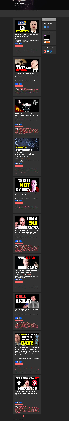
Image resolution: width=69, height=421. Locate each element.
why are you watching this (35, 411)
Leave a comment (27, 38)
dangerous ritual (17, 287)
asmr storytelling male (27, 168)
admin (22, 38)
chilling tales (29, 89)
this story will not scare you (21, 411)
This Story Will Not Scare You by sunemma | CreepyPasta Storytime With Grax (26, 393)
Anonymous (19, 88)
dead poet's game (22, 287)
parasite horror (25, 326)
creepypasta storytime (23, 91)
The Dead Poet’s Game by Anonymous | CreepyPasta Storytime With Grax (27, 271)
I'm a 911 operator (30, 249)
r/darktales (29, 326)
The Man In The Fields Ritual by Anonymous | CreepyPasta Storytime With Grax (26, 75)
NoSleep (26, 10)
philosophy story (21, 172)
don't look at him (29, 91)
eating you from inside (34, 325)
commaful (35, 206)
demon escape (27, 287)
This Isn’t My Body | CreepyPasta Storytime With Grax (25, 194)
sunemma (16, 411)
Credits (33, 10)
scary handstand (24, 250)
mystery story (20, 132)
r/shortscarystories (26, 172)
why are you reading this (28, 411)
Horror (22, 10)
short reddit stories (22, 327)
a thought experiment (21, 168)
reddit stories (30, 172)
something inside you (30, 327)
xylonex (21, 328)
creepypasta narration (28, 90)
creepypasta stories (17, 91)
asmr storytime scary (32, 168)
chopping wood (24, 129)
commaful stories (29, 207)
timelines (19, 328)
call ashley (19, 323)
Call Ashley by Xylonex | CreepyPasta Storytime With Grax (26, 310)
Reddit (29, 10)
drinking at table (31, 287)
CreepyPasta (18, 10)
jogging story (35, 131)
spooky (19, 93)
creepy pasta (27, 129)
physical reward (33, 92)
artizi (19, 206)
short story (36, 132)
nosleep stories (27, 132)
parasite (22, 326)
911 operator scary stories (31, 246)
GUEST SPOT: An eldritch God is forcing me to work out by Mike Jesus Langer (26, 115)
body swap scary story (27, 206)
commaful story (34, 207)
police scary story (17, 250)
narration (29, 92)
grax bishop (18, 92)
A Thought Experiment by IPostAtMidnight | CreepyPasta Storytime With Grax (25, 154)
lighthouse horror (27, 369)
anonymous (19, 89)
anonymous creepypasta (25, 89)
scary (35, 92)
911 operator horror (25, 246)
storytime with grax (22, 93)
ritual (24, 288)
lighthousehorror (31, 369)
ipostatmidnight (34, 171)
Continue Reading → (19, 86)
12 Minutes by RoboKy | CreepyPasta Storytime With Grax (26, 35)
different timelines (29, 325)
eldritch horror (25, 131)
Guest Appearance (23, 128)
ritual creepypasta (27, 288)
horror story (22, 92)
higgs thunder (23, 249)
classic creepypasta (34, 89)
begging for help (22, 206)
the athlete (24, 133)
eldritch (22, 131)
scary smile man (33, 250)
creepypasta (23, 90)
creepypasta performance (34, 90)
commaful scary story (24, 207)
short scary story (20, 410)
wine (23, 289)
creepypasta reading (30, 130)
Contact (36, 10)
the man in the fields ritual (29, 93)
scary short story (28, 250)
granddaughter (23, 171)
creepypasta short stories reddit (32, 324)
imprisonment (18, 288)
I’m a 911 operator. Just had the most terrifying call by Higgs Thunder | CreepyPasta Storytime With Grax (26, 232)
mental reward (26, 92)
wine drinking (26, 289)
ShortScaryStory (25, 167)
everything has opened (34, 91)
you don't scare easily (18, 412)
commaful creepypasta (18, 207)
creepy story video (19, 90)
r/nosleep (28, 409)
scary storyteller (33, 132)
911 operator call (20, 246)
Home (14, 10)
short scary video (25, 410)
